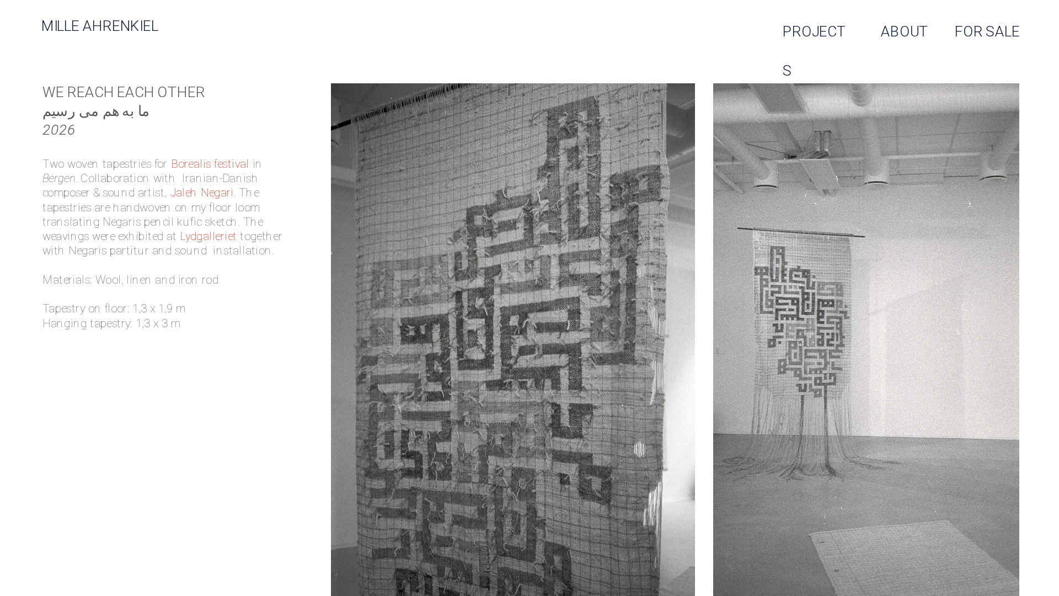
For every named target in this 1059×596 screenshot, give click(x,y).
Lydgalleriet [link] (208, 236)
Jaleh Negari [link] (202, 193)
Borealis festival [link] (209, 164)
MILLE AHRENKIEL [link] (99, 26)
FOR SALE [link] (987, 31)
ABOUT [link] (904, 31)
